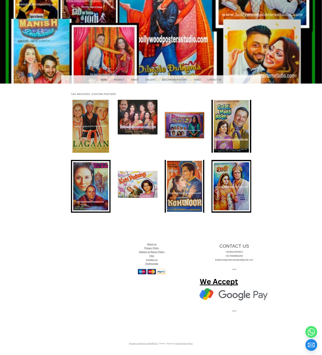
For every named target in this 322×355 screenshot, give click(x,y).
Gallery (150, 80)
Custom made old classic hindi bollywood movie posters (184, 186)
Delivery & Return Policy (152, 252)
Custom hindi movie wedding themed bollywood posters (231, 186)
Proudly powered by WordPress (143, 343)
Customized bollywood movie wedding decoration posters (137, 186)
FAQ (151, 256)
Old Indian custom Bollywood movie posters (231, 126)
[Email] (311, 345)
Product (119, 80)
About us (151, 244)
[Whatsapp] (311, 332)
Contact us (151, 260)
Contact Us (214, 80)
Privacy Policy (151, 248)
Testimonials (151, 263)
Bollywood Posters (174, 80)
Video (197, 80)
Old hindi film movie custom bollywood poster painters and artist (91, 186)
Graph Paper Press (184, 343)
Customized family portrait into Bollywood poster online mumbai (137, 117)
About (135, 80)
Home (104, 80)
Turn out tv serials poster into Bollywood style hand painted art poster (184, 126)
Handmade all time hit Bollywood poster (90, 126)
